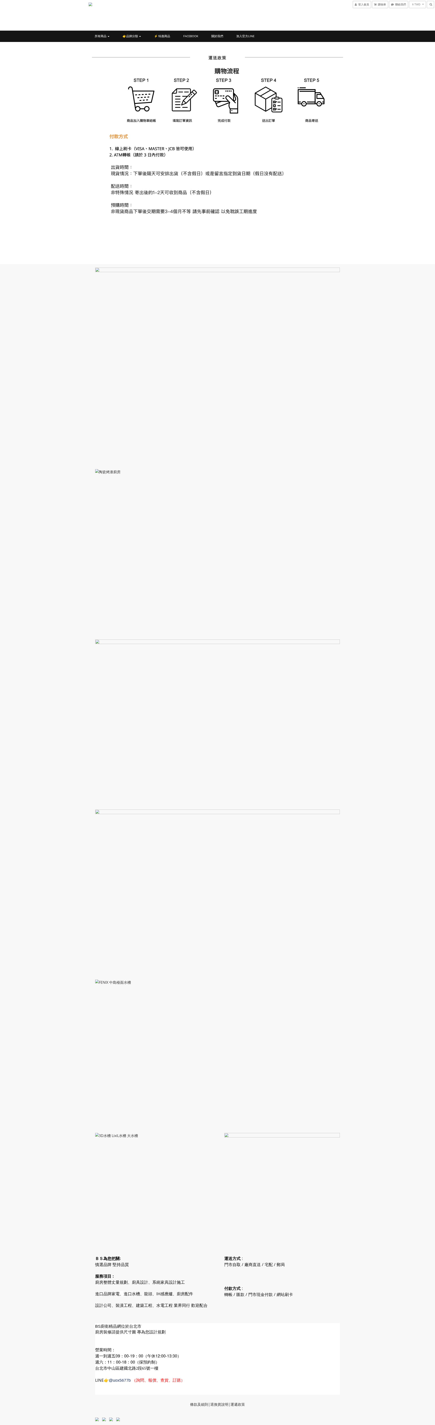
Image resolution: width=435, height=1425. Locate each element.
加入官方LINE (245, 36)
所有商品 (101, 36)
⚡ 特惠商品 (162, 36)
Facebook (190, 36)
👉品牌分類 (131, 36)
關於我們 (217, 36)
